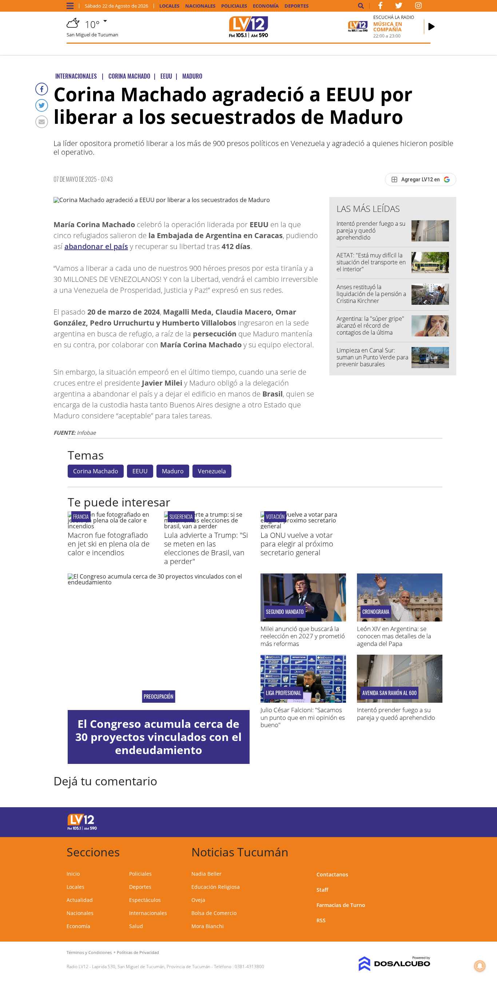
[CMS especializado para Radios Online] (389, 964)
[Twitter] (41, 105)
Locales (169, 6)
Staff (322, 889)
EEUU (140, 471)
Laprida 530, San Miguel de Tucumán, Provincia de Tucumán (151, 966)
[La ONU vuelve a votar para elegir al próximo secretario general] (303, 526)
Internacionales (148, 913)
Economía (266, 6)
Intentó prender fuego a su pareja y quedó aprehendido (371, 230)
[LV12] (82, 829)
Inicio (73, 873)
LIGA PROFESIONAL (283, 692)
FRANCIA (81, 516)
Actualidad (80, 899)
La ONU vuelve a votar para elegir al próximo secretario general (297, 543)
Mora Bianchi (207, 926)
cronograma (375, 611)
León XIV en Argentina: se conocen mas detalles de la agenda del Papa (394, 636)
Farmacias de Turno (341, 905)
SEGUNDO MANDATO (285, 611)
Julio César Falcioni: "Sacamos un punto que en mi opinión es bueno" (303, 717)
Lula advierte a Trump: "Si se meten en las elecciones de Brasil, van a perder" (206, 548)
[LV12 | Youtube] (389, 820)
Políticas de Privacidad (138, 952)
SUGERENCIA (181, 516)
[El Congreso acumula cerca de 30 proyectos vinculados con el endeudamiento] (159, 641)
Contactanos (332, 874)
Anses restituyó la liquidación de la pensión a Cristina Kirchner (371, 294)
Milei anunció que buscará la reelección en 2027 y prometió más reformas (303, 636)
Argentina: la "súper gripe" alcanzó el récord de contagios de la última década (370, 329)
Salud (136, 926)
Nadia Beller (206, 873)
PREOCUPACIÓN (158, 696)
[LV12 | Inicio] (422, 850)
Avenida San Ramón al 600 (389, 692)
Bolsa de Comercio (213, 913)
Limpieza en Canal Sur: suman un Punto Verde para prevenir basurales (372, 357)
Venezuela (212, 471)
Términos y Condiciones (89, 952)
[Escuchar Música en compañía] (431, 26)
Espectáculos (145, 899)
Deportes (297, 6)
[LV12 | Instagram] (418, 7)
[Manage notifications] (480, 966)
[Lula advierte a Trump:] (207, 526)
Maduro (173, 471)
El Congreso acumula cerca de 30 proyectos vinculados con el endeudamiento (158, 736)
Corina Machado (95, 471)
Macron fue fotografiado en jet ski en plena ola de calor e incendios (109, 543)
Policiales (234, 6)
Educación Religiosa (215, 886)
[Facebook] (41, 89)
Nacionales (200, 6)
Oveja (198, 899)
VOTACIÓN (275, 516)
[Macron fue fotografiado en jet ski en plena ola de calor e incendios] (110, 526)
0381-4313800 (249, 966)
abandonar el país (96, 246)
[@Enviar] (41, 121)
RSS (321, 920)
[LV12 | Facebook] (380, 7)
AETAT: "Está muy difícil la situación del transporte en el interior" (371, 262)
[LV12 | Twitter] (398, 7)
